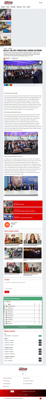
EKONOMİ (13, 7)
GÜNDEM (3, 7)
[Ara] (39, 2)
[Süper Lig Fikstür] (41, 331)
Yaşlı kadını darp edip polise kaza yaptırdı (14, 398)
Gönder (7, 291)
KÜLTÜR (28, 7)
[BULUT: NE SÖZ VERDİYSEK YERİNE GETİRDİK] (23, 71)
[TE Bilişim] (7, 224)
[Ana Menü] (41, 2)
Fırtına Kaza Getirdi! (8, 259)
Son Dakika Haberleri (28, 383)
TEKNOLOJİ (19, 7)
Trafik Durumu (7, 380)
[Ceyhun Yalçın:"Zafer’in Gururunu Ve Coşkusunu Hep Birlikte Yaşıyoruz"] (13, 238)
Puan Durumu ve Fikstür (29, 380)
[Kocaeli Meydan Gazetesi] (8, 2)
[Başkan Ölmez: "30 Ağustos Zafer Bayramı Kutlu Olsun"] (33, 267)
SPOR (24, 7)
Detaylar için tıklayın (23, 326)
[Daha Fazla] (11, 85)
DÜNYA (7, 7)
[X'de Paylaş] (7, 85)
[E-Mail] (12, 226)
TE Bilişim (13, 223)
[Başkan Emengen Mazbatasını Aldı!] (13, 267)
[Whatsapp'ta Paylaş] (9, 85)
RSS (13, 391)
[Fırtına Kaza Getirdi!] (13, 252)
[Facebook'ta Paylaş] (5, 85)
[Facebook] (23, 374)
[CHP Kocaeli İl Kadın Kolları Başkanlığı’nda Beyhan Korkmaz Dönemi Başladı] (33, 238)
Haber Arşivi (7, 386)
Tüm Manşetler (7, 383)
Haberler (5, 48)
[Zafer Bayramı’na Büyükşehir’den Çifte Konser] (33, 252)
